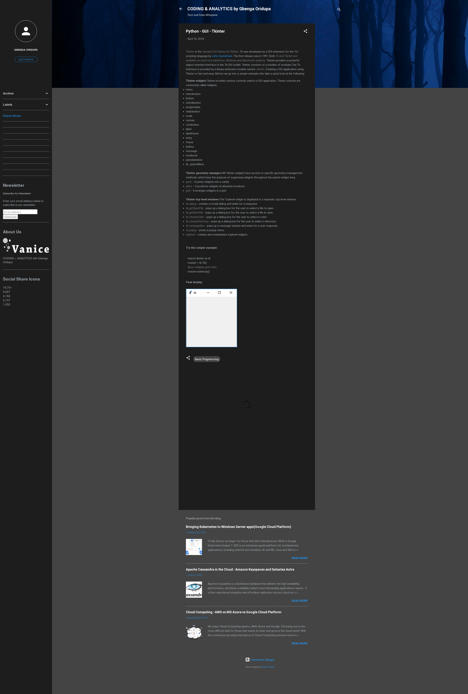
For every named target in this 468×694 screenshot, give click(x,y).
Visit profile (26, 59)
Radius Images (267, 666)
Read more (300, 558)
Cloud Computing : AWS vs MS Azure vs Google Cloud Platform (233, 612)
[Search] (339, 10)
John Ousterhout (222, 56)
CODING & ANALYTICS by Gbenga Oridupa (229, 8)
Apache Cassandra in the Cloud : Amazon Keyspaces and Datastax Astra (240, 569)
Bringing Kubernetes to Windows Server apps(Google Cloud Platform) (238, 527)
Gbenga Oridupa (26, 49)
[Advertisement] (329, 78)
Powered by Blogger (262, 659)
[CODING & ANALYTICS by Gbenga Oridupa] (26, 251)
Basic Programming (207, 359)
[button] (305, 31)
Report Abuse (12, 116)
